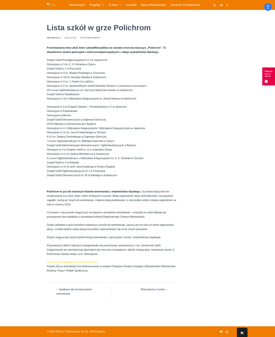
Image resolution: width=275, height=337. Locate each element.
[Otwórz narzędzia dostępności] (268, 7)
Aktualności (77, 5)
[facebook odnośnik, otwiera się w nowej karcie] (221, 5)
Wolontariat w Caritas (153, 289)
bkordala (54, 38)
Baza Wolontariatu (153, 5)
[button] (214, 4)
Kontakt (131, 5)
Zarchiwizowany (90, 38)
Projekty (95, 5)
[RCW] (51, 4)
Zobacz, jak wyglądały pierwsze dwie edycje (72, 262)
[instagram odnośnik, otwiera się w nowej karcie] (227, 5)
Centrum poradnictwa (185, 5)
